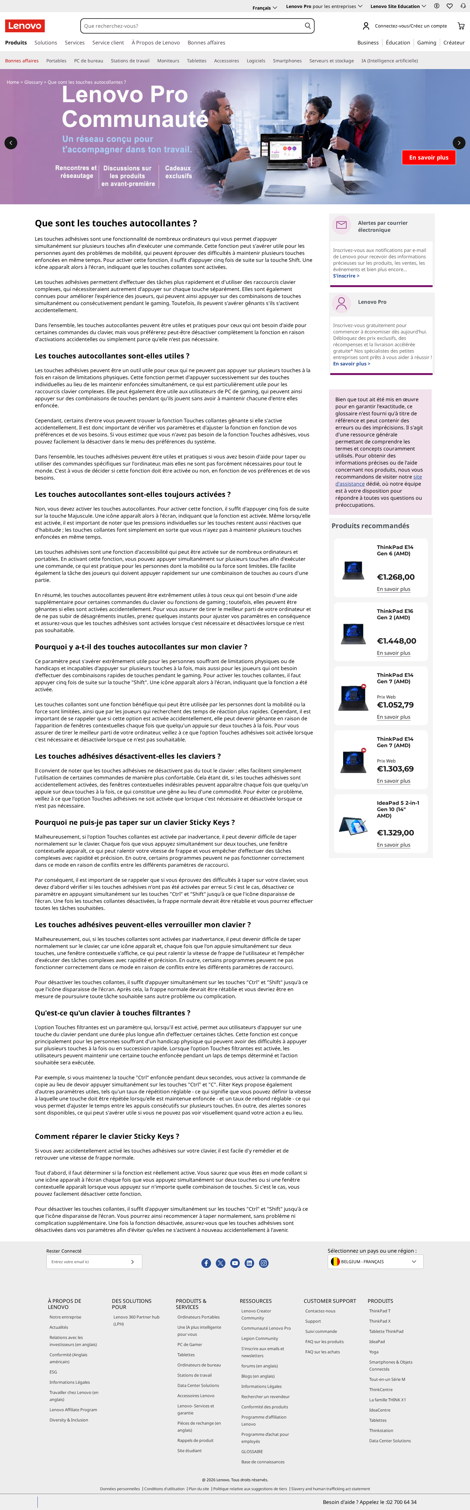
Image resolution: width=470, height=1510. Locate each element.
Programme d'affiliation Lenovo (263, 1420)
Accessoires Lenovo (196, 1395)
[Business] (381, 42)
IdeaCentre (379, 1410)
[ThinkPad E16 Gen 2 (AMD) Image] (353, 634)
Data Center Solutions (198, 1385)
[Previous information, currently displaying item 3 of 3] (10, 143)
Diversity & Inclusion (69, 1420)
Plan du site (199, 1488)
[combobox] (191, 25)
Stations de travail (194, 1375)
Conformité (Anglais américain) (68, 1358)
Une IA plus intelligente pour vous (199, 1330)
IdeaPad (377, 1341)
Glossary (33, 82)
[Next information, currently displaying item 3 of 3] (459, 143)
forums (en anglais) (259, 1366)
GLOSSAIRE (252, 1451)
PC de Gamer (189, 1344)
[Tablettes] (209, 61)
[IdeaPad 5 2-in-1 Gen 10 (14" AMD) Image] (353, 826)
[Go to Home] (25, 26)
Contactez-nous (320, 1311)
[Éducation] (412, 42)
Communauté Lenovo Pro (266, 1328)
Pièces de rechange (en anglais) (199, 1426)
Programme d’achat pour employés (265, 1437)
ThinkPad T (379, 1311)
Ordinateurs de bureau (199, 1365)
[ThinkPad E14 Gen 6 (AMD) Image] (353, 570)
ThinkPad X (380, 1321)
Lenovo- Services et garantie (195, 1409)
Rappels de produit (195, 1440)
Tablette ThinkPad (386, 1331)
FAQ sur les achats (322, 1352)
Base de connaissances (263, 1462)
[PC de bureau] (106, 61)
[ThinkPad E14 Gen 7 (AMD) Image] (353, 698)
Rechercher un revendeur (265, 1396)
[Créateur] (467, 42)
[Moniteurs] (182, 61)
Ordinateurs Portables (198, 1317)
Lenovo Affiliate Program (73, 1409)
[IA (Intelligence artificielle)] (420, 61)
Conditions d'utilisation (164, 1488)
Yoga (374, 1352)
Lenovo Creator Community (256, 1314)
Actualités (59, 1327)
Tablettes (186, 1354)
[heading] (401, 553)
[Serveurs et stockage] (356, 61)
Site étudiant (189, 1450)
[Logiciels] (268, 61)
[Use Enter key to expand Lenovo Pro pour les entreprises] (360, 6)
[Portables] (69, 61)
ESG (53, 1372)
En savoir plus (394, 588)
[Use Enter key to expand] (451, 26)
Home (13, 82)
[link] (463, 7)
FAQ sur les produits (324, 1341)
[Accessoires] (242, 61)
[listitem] (381, 567)
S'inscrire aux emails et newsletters (262, 1352)
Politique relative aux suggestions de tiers (250, 1488)
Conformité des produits (264, 1407)
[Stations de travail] (152, 61)
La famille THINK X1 (387, 1400)
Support (313, 1321)
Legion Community (259, 1338)
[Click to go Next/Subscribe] (132, 1262)
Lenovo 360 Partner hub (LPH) (137, 1320)
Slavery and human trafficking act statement (330, 1488)
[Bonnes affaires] (41, 61)
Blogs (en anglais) (258, 1376)
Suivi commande (321, 1331)
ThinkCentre (381, 1389)
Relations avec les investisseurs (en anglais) (73, 1340)
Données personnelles (120, 1488)
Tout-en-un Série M (387, 1379)
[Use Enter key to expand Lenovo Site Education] (424, 6)
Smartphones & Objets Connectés (390, 1365)
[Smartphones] (304, 61)
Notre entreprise (65, 1317)
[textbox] (376, 1261)
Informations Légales (70, 1382)
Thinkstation (381, 1430)
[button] (436, 5)
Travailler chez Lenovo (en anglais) (74, 1395)
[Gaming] (438, 42)
